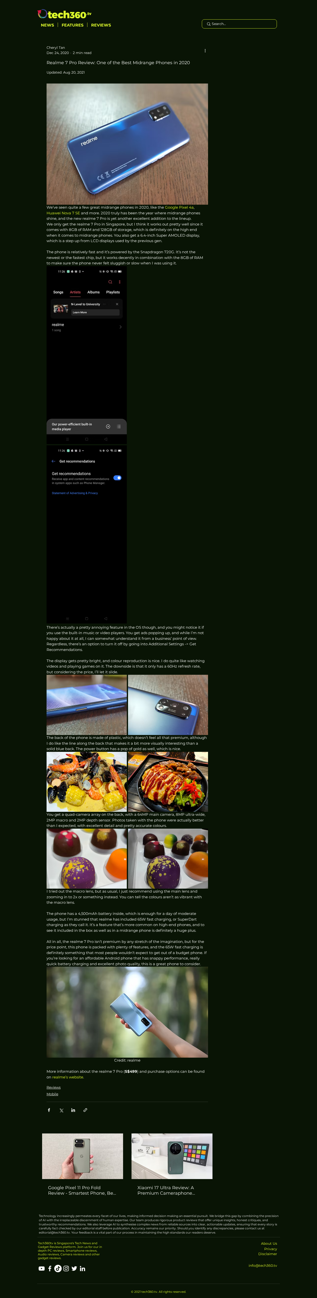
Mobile (52, 1094)
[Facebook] (49, 1268)
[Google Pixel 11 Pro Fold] (82, 1156)
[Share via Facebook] (49, 1110)
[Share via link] (85, 1110)
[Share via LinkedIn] (73, 1110)
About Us (269, 1243)
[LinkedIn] (82, 1268)
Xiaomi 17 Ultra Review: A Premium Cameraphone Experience (165, 1190)
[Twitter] (74, 1268)
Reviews (54, 1087)
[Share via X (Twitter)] (61, 1110)
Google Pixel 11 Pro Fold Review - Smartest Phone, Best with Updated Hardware (82, 1190)
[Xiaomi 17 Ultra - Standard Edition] (172, 1156)
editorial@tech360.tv (54, 1232)
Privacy (270, 1249)
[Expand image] (87, 355)
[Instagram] (66, 1268)
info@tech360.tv (263, 1265)
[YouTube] (41, 1268)
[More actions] (205, 50)
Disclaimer (267, 1254)
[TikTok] (58, 1268)
